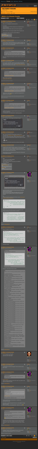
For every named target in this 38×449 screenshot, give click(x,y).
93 (29, 24)
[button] (26, 19)
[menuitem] (8, 11)
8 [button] (35, 19)
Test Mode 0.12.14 (11, 135)
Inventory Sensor (5, 379)
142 (29, 51)
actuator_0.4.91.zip (4, 35)
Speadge (28, 100)
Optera (4, 173)
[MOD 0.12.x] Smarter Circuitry (11, 16)
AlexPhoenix (28, 356)
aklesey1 (28, 427)
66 (29, 86)
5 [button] (32, 19)
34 (29, 63)
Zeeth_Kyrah (28, 83)
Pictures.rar (3, 167)
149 (29, 359)
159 (29, 43)
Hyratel (28, 60)
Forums (8, 1)
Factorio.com (3, 1)
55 (29, 135)
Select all (7, 200)
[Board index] (9, 5)
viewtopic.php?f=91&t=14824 (20, 64)
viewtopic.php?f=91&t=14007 (7, 78)
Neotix (28, 115)
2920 (29, 180)
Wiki (12, 1)
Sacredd (4, 22)
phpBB (16, 441)
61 (29, 71)
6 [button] (33, 19)
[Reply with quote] (24, 21)
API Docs (20, 1)
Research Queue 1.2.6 (19, 135)
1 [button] (29, 19)
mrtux (3, 69)
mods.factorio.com (7, 224)
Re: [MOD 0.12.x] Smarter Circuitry (8, 21)
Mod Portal (16, 1)
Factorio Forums (9, 8)
